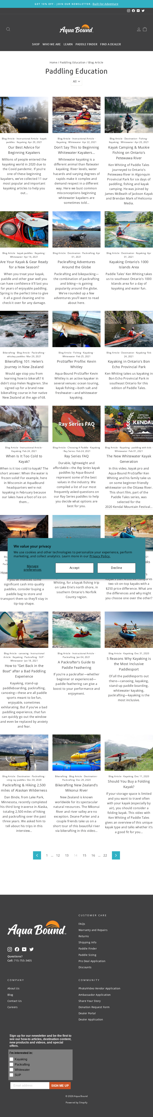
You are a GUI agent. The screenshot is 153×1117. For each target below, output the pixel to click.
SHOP (36, 44)
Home (53, 62)
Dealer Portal (87, 1013)
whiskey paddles (16, 356)
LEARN (68, 44)
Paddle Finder (88, 948)
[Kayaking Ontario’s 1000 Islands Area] (129, 229)
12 (58, 855)
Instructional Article (27, 138)
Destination (130, 138)
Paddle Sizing (87, 955)
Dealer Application (91, 1019)
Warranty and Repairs (93, 930)
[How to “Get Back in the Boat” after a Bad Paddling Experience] (24, 630)
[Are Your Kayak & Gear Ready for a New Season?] (24, 229)
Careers (12, 1007)
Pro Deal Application (92, 961)
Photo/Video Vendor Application (99, 988)
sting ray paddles (16, 779)
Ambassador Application (95, 994)
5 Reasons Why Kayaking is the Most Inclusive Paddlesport (129, 664)
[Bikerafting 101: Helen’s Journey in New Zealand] (24, 329)
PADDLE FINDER (86, 44)
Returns (84, 936)
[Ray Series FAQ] (76, 424)
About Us (13, 988)
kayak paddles (25, 253)
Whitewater (74, 142)
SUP (41, 657)
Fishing (143, 138)
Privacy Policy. (100, 556)
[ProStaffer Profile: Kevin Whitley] (76, 329)
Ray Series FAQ (76, 456)
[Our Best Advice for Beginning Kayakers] (24, 115)
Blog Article (8, 138)
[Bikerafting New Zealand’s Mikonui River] (76, 752)
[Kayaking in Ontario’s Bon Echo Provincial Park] (129, 329)
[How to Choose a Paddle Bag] (24, 533)
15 (84, 855)
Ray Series (69, 451)
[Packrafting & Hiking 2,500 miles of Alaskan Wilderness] (24, 752)
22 (105, 855)
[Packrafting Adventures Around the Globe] (76, 229)
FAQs (82, 924)
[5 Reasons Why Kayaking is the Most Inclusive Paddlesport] (129, 630)
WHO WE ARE (52, 44)
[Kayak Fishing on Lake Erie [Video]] (76, 533)
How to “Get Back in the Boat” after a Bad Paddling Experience (24, 671)
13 (67, 855)
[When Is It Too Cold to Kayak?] (24, 424)
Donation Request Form (94, 1007)
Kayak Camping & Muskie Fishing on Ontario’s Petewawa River (128, 152)
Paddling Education (72, 62)
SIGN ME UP (60, 1085)
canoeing (24, 653)
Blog (10, 994)
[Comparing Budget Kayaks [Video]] (129, 533)
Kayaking (22, 142)
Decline (116, 568)
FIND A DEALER (110, 44)
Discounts (85, 967)
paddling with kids (141, 447)
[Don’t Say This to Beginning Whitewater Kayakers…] (76, 115)
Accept (74, 568)
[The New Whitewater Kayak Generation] (129, 424)
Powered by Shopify (76, 1102)
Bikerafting (9, 352)
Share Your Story (90, 1001)
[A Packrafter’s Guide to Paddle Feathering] (76, 630)
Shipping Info (87, 942)
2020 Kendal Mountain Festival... (129, 507)
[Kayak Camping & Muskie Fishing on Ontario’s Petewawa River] (129, 115)
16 (93, 855)
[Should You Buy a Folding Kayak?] (129, 752)
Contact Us (14, 1001)
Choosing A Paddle (78, 447)
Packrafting (88, 253)
